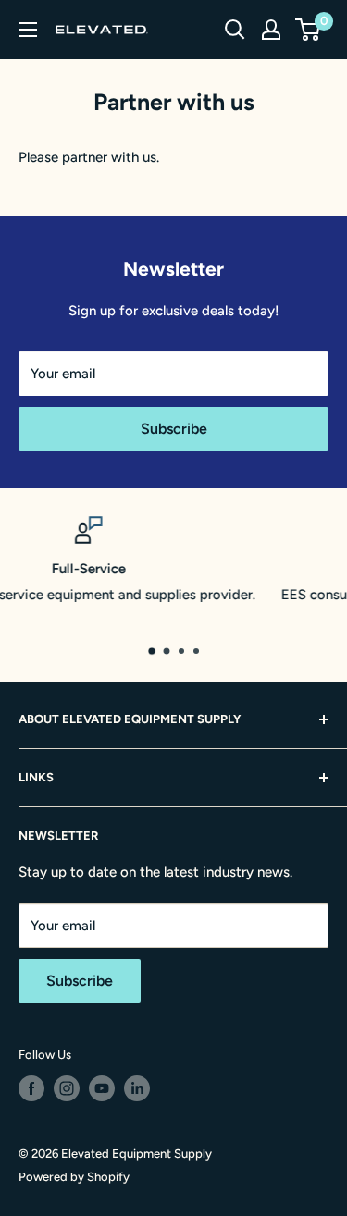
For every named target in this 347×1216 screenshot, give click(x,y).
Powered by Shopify (74, 1177)
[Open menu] (28, 29)
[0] (308, 29)
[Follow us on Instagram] (67, 1088)
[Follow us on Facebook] (31, 1088)
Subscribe (174, 428)
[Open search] (235, 29)
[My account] (271, 29)
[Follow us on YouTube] (102, 1088)
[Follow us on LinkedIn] (137, 1088)
